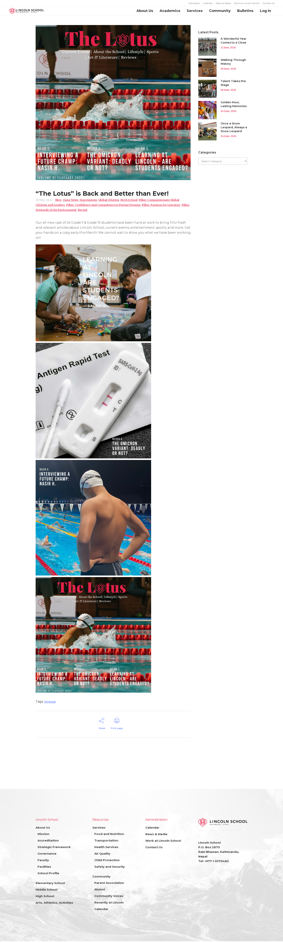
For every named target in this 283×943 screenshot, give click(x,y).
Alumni (99, 889)
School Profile (48, 873)
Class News (70, 200)
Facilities (44, 866)
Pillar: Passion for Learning (161, 205)
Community (101, 876)
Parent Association (109, 882)
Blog (58, 200)
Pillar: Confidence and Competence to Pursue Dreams (103, 205)
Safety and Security (109, 866)
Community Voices (108, 896)
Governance (47, 853)
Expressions (88, 200)
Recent (82, 210)
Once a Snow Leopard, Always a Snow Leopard (234, 127)
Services (98, 827)
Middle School (46, 889)
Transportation (106, 840)
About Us (43, 827)
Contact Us (268, 3)
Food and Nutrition (109, 834)
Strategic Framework (54, 847)
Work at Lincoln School (246, 3)
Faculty (43, 860)
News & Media (223, 3)
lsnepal (50, 701)
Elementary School (50, 883)
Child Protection (107, 860)
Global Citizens (108, 200)
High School (128, 200)
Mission (43, 834)
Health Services (106, 847)
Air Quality (102, 853)
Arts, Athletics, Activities (54, 902)
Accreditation (48, 840)
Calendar (208, 3)
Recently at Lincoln (109, 902)
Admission (194, 3)
